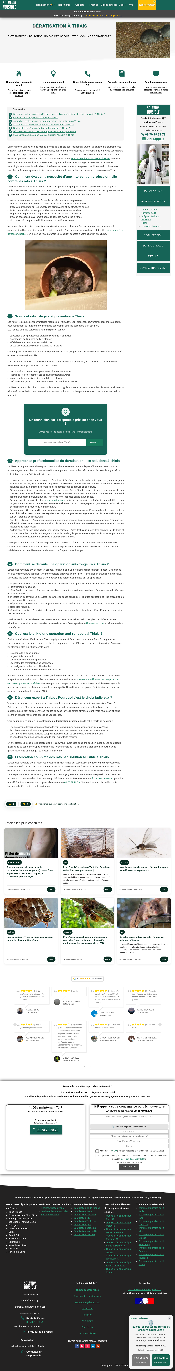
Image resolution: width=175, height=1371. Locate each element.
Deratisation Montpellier (86, 1231)
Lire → (51, 889)
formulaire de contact (103, 778)
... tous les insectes (151, 226)
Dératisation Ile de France (87, 1208)
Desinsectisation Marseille (54, 1211)
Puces (144, 223)
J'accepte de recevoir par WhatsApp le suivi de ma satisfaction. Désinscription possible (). (131, 1157)
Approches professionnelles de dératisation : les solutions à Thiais (46, 121)
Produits (93, 5)
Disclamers (87, 1308)
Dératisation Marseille (85, 1214)
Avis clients (87, 1321)
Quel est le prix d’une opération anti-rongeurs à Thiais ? (41, 128)
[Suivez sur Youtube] (98, 1346)
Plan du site (87, 1327)
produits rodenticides (55, 500)
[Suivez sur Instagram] (82, 1346)
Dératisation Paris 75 (84, 1211)
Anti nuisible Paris (50, 1214)
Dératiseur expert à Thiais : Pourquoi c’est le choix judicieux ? (44, 131)
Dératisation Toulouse (85, 1221)
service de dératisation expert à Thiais (90, 158)
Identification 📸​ (44, 5)
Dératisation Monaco (84, 1234)
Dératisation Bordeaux (85, 1228)
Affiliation (87, 1314)
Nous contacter (147, 5)
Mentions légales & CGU (87, 1302)
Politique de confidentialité (87, 1296)
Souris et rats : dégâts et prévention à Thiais (35, 117)
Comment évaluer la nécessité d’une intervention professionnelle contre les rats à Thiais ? (59, 114)
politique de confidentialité (133, 1159)
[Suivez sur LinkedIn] (93, 1346)
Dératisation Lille (82, 1218)
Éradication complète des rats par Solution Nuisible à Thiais (43, 135)
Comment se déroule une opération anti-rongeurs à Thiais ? (43, 124)
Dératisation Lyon (82, 1224)
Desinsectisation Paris (52, 1208)
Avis (131, 5)
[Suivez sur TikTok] (87, 1346)
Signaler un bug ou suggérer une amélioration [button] (57, 804)
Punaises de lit (148, 213)
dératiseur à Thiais (94, 623)
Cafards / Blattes (149, 209)
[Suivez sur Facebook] (77, 1346)
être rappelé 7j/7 (113, 15)
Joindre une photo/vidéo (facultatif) (130, 1126)
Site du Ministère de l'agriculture (144, 1289)
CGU (114, 1151)
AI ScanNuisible (87, 1333)
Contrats (79, 5)
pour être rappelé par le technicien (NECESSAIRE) (132, 1151)
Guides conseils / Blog (112, 5)
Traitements (64, 5)
